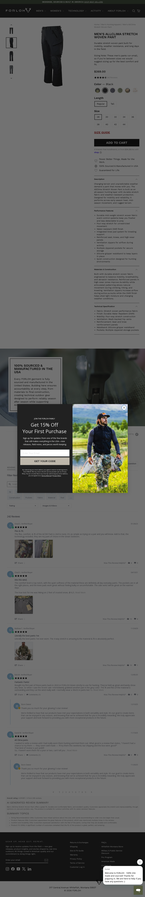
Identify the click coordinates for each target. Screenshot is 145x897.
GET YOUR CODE (45, 461)
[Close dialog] (124, 407)
